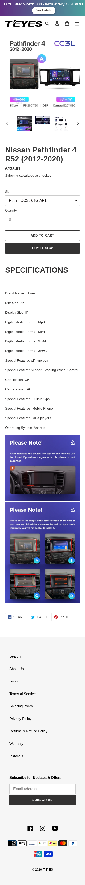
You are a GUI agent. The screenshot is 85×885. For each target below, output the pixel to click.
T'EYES (48, 869)
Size (8, 192)
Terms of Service (22, 694)
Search (15, 656)
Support (15, 681)
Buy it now (42, 248)
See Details (44, 10)
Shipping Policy (21, 706)
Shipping (11, 175)
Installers (16, 756)
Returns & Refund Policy (28, 731)
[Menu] (77, 23)
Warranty (16, 744)
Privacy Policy (20, 719)
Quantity (11, 210)
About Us (16, 669)
